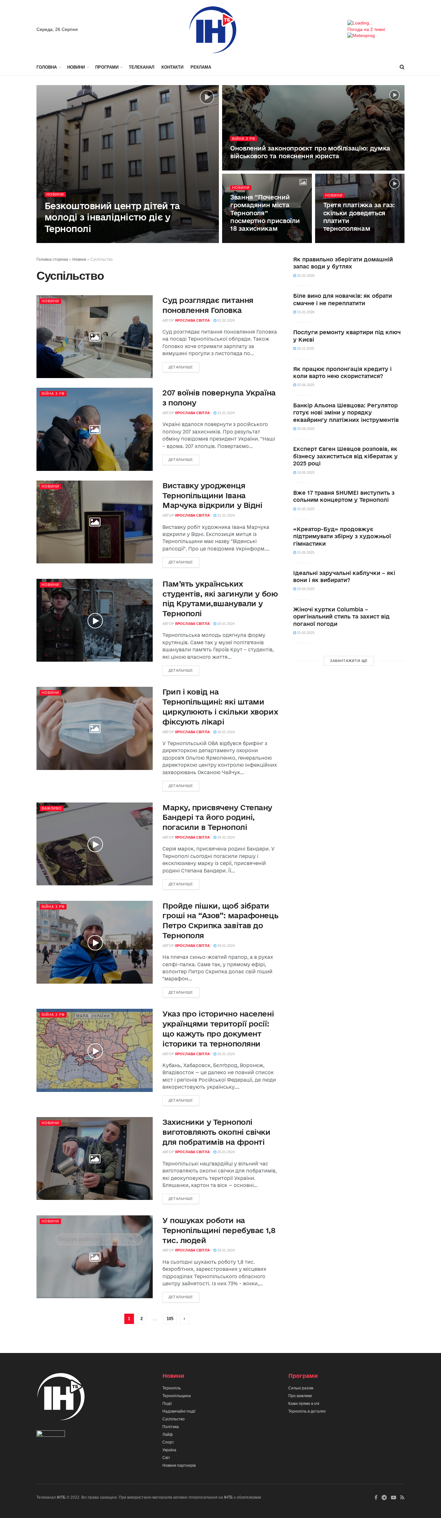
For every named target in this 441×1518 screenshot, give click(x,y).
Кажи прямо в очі (303, 1403)
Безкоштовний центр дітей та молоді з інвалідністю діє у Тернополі (112, 217)
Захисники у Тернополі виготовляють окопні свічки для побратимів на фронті (216, 1132)
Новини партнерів (179, 1465)
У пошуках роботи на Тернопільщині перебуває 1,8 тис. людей (218, 1230)
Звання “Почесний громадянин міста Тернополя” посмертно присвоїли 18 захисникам (265, 213)
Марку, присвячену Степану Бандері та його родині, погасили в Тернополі (217, 817)
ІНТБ (61, 1497)
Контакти (172, 67)
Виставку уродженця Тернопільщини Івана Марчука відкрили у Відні (212, 495)
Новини (76, 67)
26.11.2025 (305, 348)
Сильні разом (300, 1388)
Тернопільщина (176, 1396)
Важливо (52, 808)
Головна (46, 67)
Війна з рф (243, 139)
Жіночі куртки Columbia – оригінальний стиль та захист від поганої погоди (341, 616)
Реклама (200, 67)
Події (167, 1403)
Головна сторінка (52, 259)
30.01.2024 (225, 624)
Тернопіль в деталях (307, 1411)
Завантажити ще (349, 661)
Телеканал (141, 67)
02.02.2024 (107, 241)
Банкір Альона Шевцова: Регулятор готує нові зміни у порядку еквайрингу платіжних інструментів (346, 412)
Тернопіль (171, 1388)
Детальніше (181, 367)
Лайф (167, 1434)
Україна (169, 1450)
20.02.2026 (305, 275)
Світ (166, 1457)
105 (170, 1318)
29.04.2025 (305, 589)
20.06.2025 (305, 385)
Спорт (168, 1442)
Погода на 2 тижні (366, 29)
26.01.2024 (225, 1054)
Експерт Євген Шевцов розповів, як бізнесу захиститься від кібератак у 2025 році (345, 456)
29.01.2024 (225, 837)
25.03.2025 (305, 633)
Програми (106, 67)
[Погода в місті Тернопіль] (376, 23)
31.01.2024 (225, 413)
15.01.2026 (305, 312)
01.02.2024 (335, 241)
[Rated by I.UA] (50, 1434)
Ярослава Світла (74, 241)
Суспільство (173, 1419)
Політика (170, 1427)
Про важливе (300, 1396)
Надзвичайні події (178, 1411)
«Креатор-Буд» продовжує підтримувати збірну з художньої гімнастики (342, 536)
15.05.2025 (305, 509)
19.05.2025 (305, 472)
